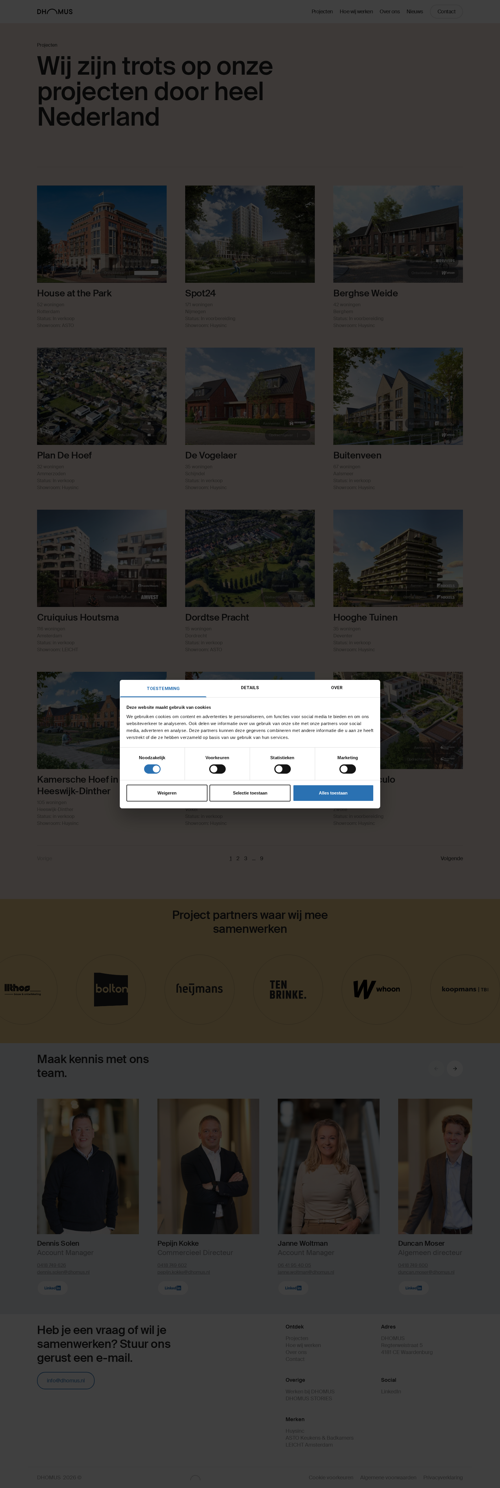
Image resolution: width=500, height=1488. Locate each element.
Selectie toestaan (250, 792)
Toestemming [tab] (163, 688)
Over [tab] (337, 687)
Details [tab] (250, 687)
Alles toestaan (333, 792)
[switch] (217, 769)
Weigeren (167, 792)
